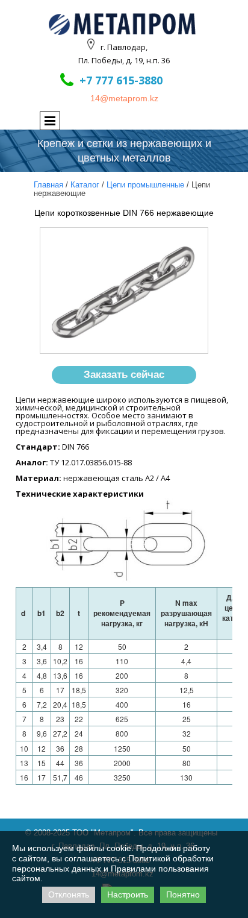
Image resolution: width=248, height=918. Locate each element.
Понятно (183, 894)
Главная (48, 184)
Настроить (127, 894)
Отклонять (68, 894)
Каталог (84, 184)
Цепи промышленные (145, 184)
